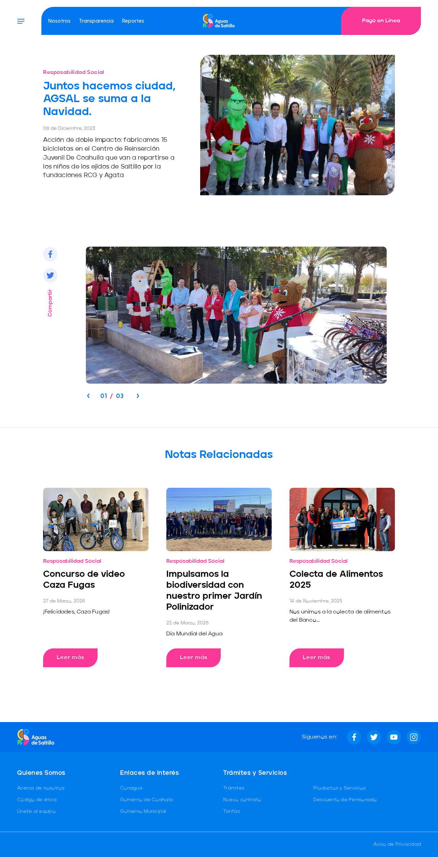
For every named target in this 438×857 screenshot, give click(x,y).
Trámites (233, 788)
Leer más (70, 657)
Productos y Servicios (339, 788)
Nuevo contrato (242, 799)
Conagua (131, 788)
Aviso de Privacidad (397, 844)
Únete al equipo (36, 811)
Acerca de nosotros (41, 788)
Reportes (133, 20)
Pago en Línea (381, 21)
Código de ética (36, 799)
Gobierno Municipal (143, 811)
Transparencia (96, 20)
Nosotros (59, 20)
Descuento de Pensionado (345, 799)
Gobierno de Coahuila (146, 799)
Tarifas (231, 811)
